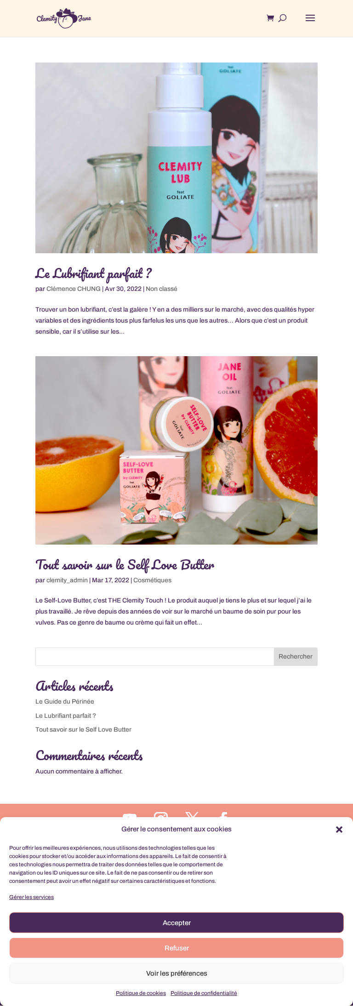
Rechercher (296, 656)
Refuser (177, 948)
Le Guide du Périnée (64, 701)
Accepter (177, 922)
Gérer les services (31, 897)
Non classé (161, 288)
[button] (339, 829)
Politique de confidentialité (204, 993)
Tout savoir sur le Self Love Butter (124, 564)
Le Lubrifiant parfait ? (93, 273)
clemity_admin (67, 580)
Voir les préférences (176, 973)
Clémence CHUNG (73, 288)
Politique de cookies (141, 993)
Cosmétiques (152, 580)
